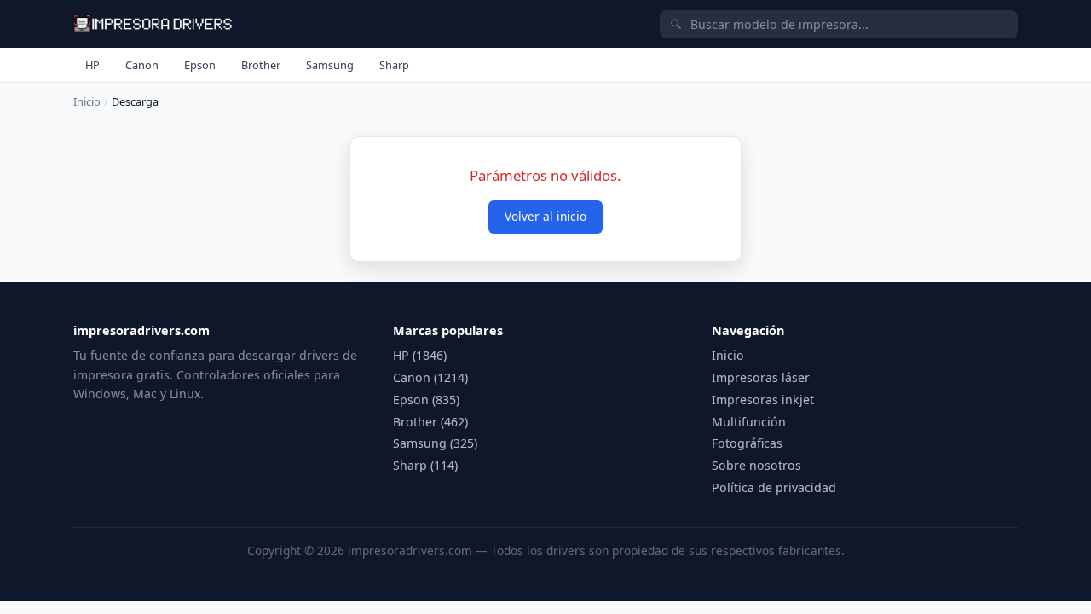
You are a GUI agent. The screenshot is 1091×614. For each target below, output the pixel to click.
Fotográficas (747, 443)
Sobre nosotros (756, 465)
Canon (142, 64)
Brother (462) (430, 422)
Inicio (87, 101)
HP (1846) (420, 355)
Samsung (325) (435, 443)
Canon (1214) (430, 377)
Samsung (330, 64)
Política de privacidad (774, 487)
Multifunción (749, 422)
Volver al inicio (545, 216)
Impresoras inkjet (763, 399)
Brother (260, 64)
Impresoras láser (761, 377)
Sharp (394, 64)
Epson (200, 64)
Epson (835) (426, 399)
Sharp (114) (425, 465)
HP (92, 64)
